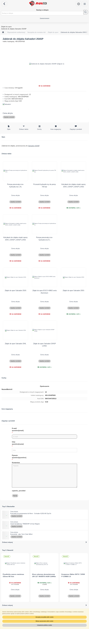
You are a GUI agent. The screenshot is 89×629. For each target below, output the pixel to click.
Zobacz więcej (7, 542)
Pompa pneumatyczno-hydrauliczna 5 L (44, 238)
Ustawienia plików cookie (44, 625)
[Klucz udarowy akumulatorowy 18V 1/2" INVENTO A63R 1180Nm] (44, 564)
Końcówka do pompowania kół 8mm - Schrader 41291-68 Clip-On (30, 513)
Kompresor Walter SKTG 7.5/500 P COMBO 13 (73, 575)
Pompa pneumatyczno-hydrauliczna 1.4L (15, 185)
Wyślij (15, 496)
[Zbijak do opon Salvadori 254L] (15, 330)
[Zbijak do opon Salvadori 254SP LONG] (44, 330)
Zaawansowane (44, 18)
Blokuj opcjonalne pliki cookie (44, 621)
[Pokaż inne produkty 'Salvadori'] (44, 104)
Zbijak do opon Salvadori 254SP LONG (44, 345)
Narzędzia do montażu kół (36, 32)
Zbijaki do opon (53, 32)
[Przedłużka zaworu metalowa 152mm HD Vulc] (15, 564)
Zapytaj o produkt (9, 117)
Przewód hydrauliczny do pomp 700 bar (44, 185)
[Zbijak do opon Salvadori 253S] (15, 277)
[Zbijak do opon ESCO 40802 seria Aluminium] (44, 277)
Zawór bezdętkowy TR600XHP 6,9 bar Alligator (25, 524)
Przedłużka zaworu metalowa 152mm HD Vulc (13, 575)
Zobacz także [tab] (23, 129)
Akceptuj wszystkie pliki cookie (44, 617)
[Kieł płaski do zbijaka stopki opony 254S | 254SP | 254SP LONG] (73, 171)
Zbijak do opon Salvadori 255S (73, 290)
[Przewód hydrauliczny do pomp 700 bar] (44, 171)
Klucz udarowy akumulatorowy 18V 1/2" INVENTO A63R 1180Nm (44, 575)
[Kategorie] (84, 3)
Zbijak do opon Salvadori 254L (15, 343)
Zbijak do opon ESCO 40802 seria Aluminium (44, 292)
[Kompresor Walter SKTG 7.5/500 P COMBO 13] (73, 564)
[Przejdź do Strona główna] (3, 32)
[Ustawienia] (78, 3)
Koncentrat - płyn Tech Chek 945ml (21, 534)
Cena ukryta (8, 113)
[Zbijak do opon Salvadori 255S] (73, 277)
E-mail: (18, 429)
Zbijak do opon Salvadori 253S (15, 290)
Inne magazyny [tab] (55, 129)
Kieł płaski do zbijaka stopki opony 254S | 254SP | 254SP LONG (73, 185)
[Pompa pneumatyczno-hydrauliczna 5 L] (44, 224)
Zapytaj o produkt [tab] (76, 129)
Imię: (18, 443)
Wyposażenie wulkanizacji (16, 32)
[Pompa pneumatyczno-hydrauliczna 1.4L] (15, 171)
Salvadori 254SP (34, 146)
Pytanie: (19, 456)
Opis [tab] (8, 129)
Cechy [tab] (39, 129)
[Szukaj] (85, 12)
